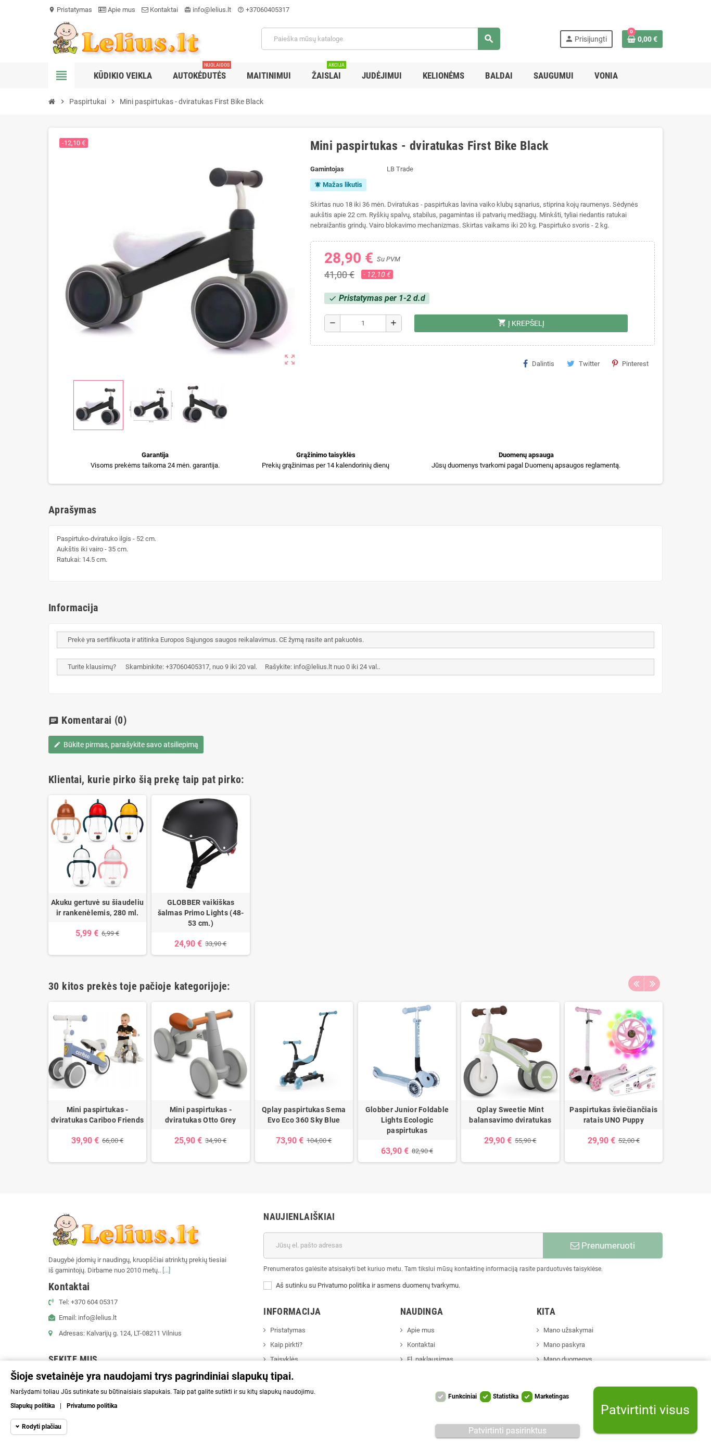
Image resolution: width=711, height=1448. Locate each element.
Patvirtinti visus (645, 1410)
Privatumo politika (92, 1405)
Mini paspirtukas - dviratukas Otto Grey (200, 1114)
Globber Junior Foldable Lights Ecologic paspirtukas (407, 1120)
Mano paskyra (564, 1345)
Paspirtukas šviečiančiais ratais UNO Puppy (613, 1114)
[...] (166, 1270)
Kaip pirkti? (286, 1345)
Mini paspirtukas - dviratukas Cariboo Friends (97, 1114)
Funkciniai (462, 1396)
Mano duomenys (567, 1359)
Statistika (505, 1396)
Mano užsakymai (568, 1330)
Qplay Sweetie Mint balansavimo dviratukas (510, 1114)
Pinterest (635, 364)
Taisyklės (284, 1359)
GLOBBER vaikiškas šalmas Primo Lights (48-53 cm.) (201, 912)
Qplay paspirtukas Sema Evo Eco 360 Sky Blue (304, 1114)
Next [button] (652, 983)
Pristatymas (70, 10)
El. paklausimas (430, 1359)
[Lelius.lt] (124, 38)
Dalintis (543, 364)
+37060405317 (263, 10)
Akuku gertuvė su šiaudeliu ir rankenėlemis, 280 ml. (97, 907)
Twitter (589, 364)
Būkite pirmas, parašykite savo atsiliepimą (126, 744)
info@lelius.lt (207, 10)
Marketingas (552, 1396)
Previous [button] (636, 983)
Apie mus (120, 10)
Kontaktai (163, 10)
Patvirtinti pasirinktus (507, 1431)
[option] (97, 875)
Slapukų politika (32, 1405)
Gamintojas (327, 169)
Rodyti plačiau (41, 1426)
